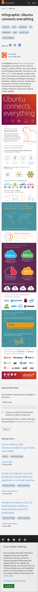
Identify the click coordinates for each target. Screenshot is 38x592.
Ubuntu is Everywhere (26, 63)
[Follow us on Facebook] (9, 540)
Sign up (6, 429)
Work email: (7, 402)
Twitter (15, 45)
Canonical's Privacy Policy (24, 421)
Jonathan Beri (7, 462)
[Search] (28, 3)
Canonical (12, 54)
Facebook (10, 45)
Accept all (8, 586)
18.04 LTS (8, 73)
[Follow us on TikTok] (25, 540)
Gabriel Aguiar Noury (9, 491)
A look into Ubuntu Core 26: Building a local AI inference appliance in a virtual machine (18, 477)
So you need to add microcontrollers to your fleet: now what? (18, 448)
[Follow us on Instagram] (20, 540)
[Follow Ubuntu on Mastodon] (3, 540)
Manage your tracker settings (14, 581)
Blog (4, 8)
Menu (34, 3)
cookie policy (8, 576)
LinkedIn (19, 45)
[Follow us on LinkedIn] (14, 540)
